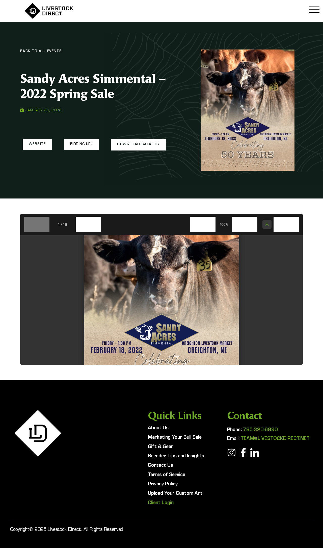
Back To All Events (41, 51)
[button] (37, 144)
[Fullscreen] (286, 224)
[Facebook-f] (243, 452)
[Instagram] (231, 452)
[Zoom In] (244, 224)
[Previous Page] (36, 224)
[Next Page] (88, 224)
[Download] (267, 224)
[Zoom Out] (203, 224)
